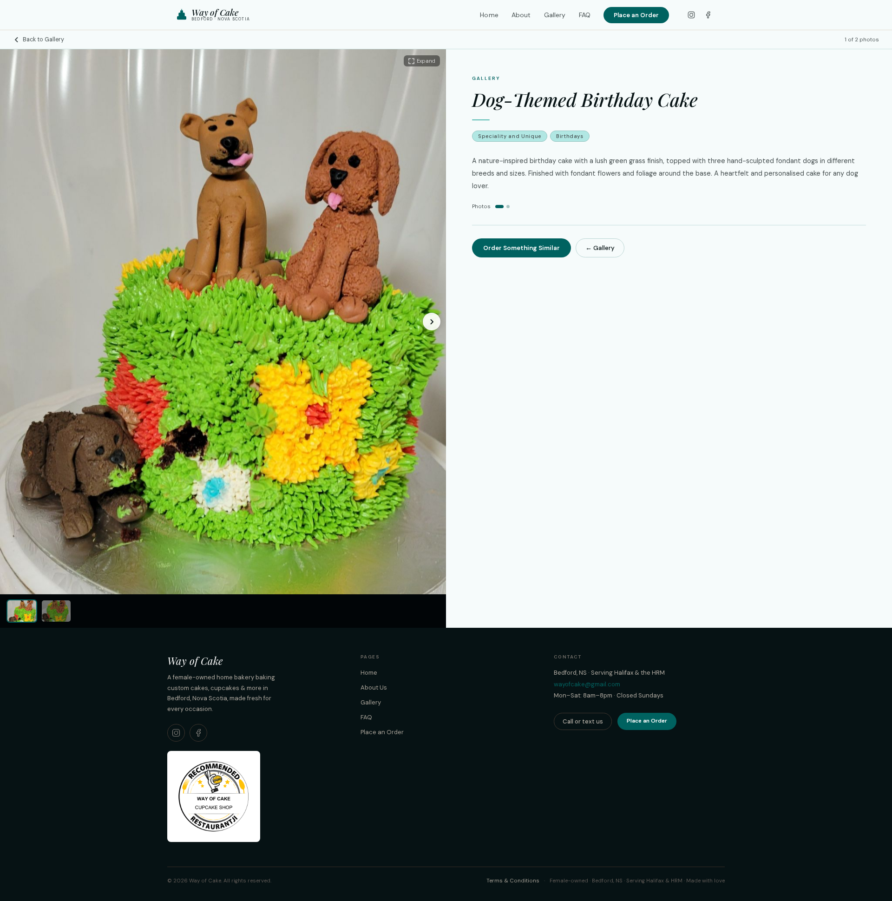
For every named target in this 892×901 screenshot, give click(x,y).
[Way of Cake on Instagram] (176, 733)
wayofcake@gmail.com (587, 684)
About (521, 15)
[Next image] (431, 321)
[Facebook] (708, 14)
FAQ (584, 15)
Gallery (555, 15)
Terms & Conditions (512, 880)
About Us (374, 687)
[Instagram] (691, 14)
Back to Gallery (43, 39)
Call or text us (583, 721)
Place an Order (636, 15)
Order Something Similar (521, 248)
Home (489, 15)
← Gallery (600, 248)
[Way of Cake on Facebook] (198, 733)
